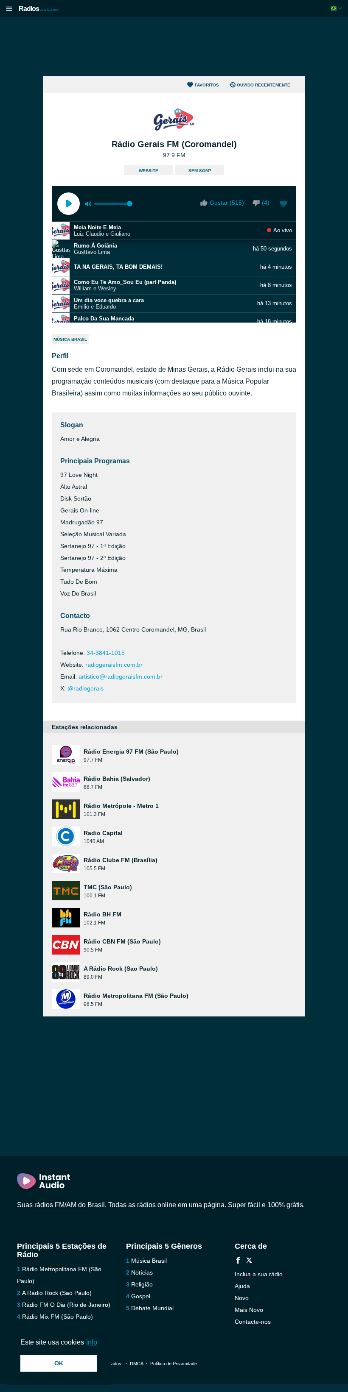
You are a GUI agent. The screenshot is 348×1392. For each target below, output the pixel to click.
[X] (249, 1261)
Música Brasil (70, 339)
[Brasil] (337, 8)
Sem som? (199, 170)
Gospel (140, 1296)
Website (148, 170)
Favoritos (207, 85)
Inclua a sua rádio (259, 1274)
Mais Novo (249, 1309)
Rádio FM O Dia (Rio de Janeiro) (66, 1304)
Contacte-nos (253, 1321)
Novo (242, 1298)
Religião (142, 1284)
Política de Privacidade (173, 1363)
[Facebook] (238, 1261)
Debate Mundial (152, 1308)
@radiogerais (85, 688)
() (265, 202)
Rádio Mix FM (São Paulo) (57, 1316)
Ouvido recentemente (263, 85)
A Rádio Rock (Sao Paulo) (57, 1292)
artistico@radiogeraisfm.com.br (121, 676)
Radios (39, 8)
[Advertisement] (174, 46)
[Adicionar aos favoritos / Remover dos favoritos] (283, 205)
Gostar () (227, 202)
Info (91, 1342)
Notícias (142, 1272)
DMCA (136, 1363)
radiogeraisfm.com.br (114, 664)
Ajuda (242, 1286)
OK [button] (58, 1363)
